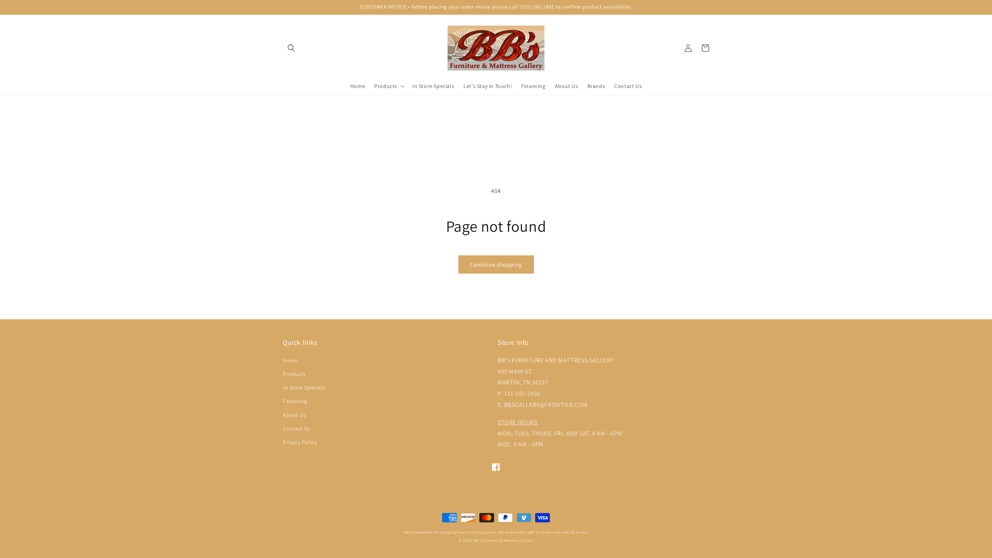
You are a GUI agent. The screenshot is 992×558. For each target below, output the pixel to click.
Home (290, 360)
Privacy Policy (300, 442)
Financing (295, 401)
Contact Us (296, 428)
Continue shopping (496, 264)
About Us (294, 415)
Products (294, 373)
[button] (291, 48)
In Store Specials (304, 387)
